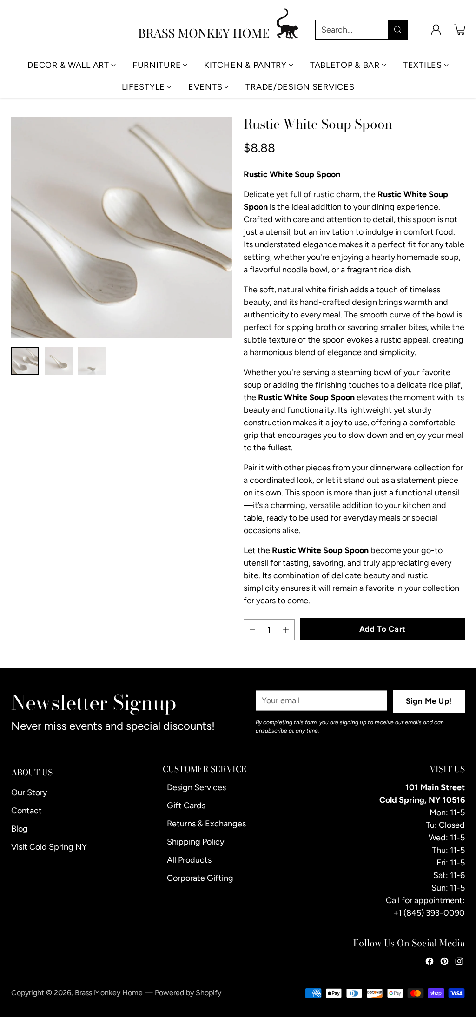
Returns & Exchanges (206, 824)
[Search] (398, 30)
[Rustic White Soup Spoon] (121, 227)
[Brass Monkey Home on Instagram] (459, 963)
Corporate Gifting (200, 878)
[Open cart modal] (460, 30)
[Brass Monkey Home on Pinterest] (444, 963)
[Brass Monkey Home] (219, 23)
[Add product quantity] (286, 630)
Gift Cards (186, 805)
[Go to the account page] (436, 30)
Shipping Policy (195, 842)
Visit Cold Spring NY (49, 847)
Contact (26, 811)
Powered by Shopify (188, 992)
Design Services (196, 787)
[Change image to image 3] (92, 361)
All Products (189, 860)
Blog (19, 829)
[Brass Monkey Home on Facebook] (429, 963)
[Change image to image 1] (25, 361)
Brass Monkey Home (109, 992)
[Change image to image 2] (59, 361)
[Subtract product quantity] (252, 630)
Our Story (29, 792)
